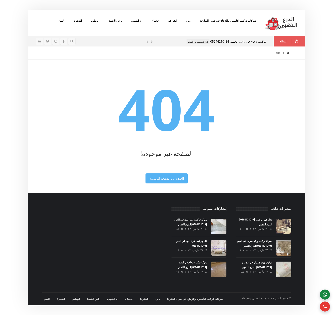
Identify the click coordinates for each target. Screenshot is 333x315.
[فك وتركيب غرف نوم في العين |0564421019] (218, 248)
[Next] (152, 42)
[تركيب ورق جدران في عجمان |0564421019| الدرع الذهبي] (283, 269)
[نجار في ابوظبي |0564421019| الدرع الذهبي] (283, 226)
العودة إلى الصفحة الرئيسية (166, 178)
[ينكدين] (39, 41)
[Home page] (287, 53)
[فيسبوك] (63, 41)
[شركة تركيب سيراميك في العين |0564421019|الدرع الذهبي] (218, 226)
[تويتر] (47, 41)
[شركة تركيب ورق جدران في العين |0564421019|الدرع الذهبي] (283, 248)
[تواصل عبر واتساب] (325, 295)
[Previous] (147, 42)
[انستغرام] (55, 41)
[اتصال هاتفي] (325, 306)
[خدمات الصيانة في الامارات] (281, 23)
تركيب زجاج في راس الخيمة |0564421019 (238, 41)
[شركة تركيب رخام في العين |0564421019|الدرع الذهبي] (218, 269)
